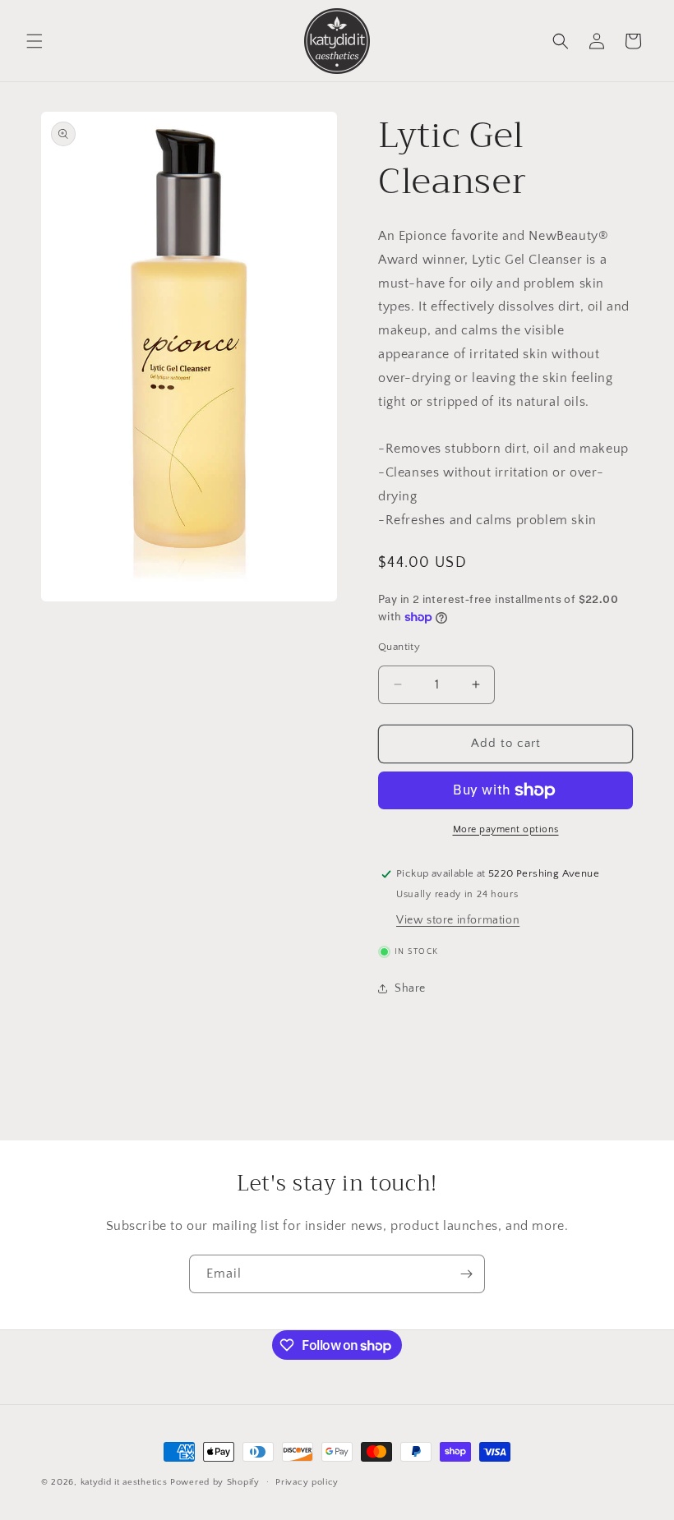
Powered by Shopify (215, 1482)
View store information (457, 920)
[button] (34, 41)
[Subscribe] (466, 1274)
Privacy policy (307, 1482)
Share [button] (410, 988)
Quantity (399, 646)
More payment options (506, 829)
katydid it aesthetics (124, 1482)
